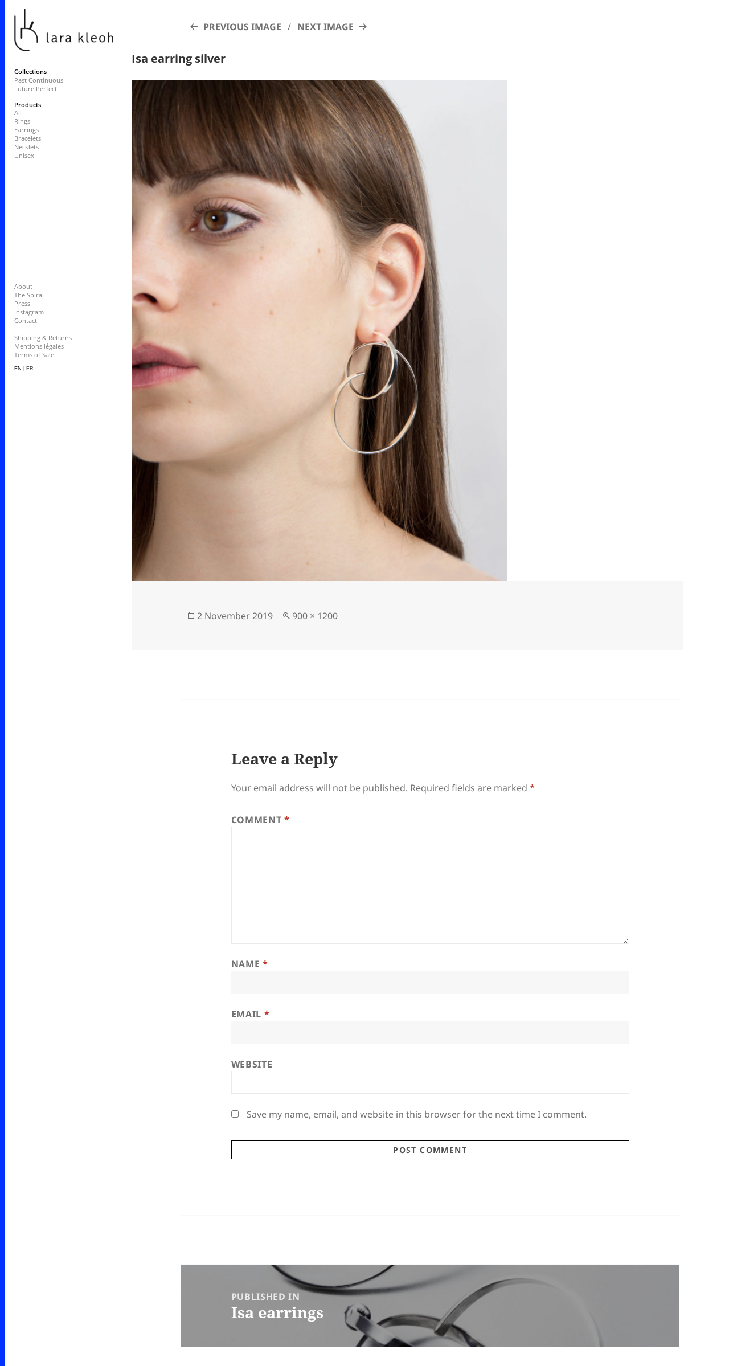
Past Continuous (38, 80)
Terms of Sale (34, 354)
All (18, 112)
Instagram (29, 312)
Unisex (24, 155)
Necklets (26, 146)
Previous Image (242, 27)
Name (249, 964)
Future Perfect (35, 88)
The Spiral (29, 295)
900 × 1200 (315, 616)
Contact (25, 320)
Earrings (26, 129)
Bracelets (27, 138)
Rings (22, 121)
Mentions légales (39, 346)
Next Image (325, 27)
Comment (260, 819)
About (23, 286)
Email (250, 1014)
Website (251, 1064)
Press (22, 303)
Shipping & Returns (43, 337)
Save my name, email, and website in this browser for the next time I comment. (417, 1114)
